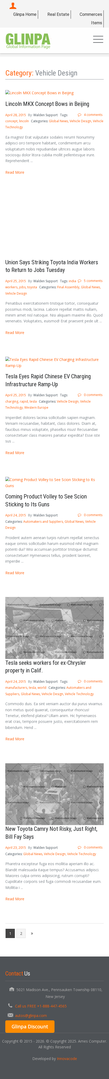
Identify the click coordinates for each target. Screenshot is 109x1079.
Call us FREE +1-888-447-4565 (41, 1006)
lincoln (24, 121)
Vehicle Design (80, 121)
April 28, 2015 (16, 115)
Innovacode (67, 1058)
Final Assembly (68, 287)
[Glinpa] (28, 40)
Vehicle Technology (79, 694)
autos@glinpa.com (31, 1015)
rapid (24, 401)
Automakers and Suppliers (43, 521)
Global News (58, 121)
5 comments (93, 281)
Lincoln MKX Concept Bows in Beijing (47, 104)
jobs (22, 287)
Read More (14, 172)
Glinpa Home (25, 14)
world (42, 687)
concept (11, 121)
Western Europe (36, 407)
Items (96, 22)
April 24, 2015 (16, 515)
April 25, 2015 (16, 281)
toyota (32, 287)
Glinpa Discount (30, 1026)
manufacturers (16, 687)
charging (11, 401)
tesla (33, 401)
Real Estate (58, 14)
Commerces (91, 14)
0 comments (93, 395)
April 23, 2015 (16, 847)
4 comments (93, 114)
